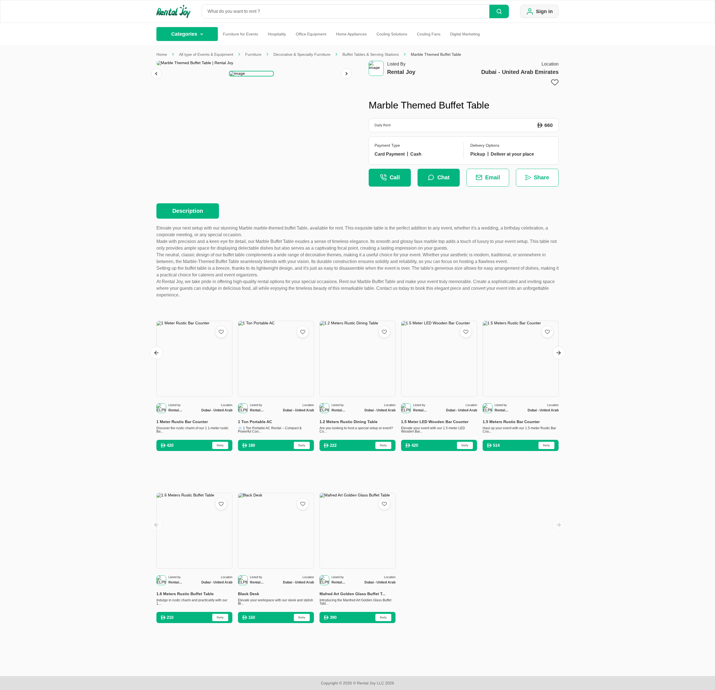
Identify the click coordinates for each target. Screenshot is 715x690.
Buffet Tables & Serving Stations (370, 54)
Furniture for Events (240, 34)
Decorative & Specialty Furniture (301, 54)
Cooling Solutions (391, 34)
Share (541, 177)
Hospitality (277, 34)
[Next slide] (346, 73)
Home (161, 54)
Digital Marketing (465, 34)
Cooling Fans (428, 34)
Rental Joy (401, 72)
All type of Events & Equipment (206, 54)
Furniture (253, 54)
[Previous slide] (156, 73)
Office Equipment (311, 34)
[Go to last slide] (156, 352)
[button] (251, 73)
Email (492, 177)
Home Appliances (351, 34)
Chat (443, 177)
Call (395, 177)
